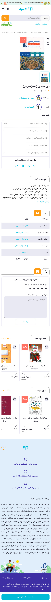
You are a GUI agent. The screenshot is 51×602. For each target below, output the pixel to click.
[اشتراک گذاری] (48, 39)
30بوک (47, 32)
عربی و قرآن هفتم (7, 32)
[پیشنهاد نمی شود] (34, 166)
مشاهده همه (5, 338)
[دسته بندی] (48, 9)
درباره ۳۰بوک (45, 577)
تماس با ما (27, 577)
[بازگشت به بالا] (3, 448)
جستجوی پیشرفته (41, 24)
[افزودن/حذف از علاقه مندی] (47, 347)
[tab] (46, 213)
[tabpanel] (25, 239)
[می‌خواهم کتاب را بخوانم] (22, 166)
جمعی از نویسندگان (27, 98)
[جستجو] (5, 18)
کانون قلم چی (29, 107)
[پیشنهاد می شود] (28, 166)
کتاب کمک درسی (36, 32)
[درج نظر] (48, 43)
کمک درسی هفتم (22, 32)
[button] (5, 362)
